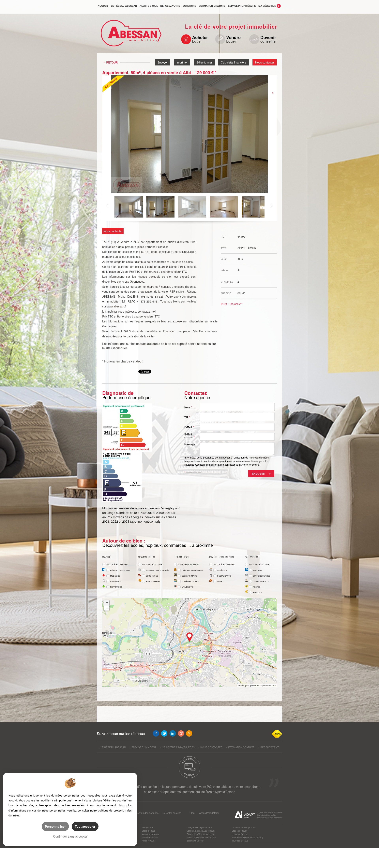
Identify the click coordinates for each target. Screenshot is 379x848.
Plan (192, 812)
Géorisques (119, 348)
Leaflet (241, 685)
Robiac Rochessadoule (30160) (201, 837)
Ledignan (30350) (240, 834)
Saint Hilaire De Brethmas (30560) (247, 837)
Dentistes (115, 581)
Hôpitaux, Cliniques (120, 570)
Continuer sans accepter (70, 836)
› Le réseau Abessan (112, 747)
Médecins (115, 575)
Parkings (257, 570)
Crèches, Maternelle (193, 570)
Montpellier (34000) (150, 834)
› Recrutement (268, 747)
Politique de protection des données (139, 812)
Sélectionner (204, 62)
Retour (112, 62)
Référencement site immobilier (269, 817)
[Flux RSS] (189, 733)
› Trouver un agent (143, 747)
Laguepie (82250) (240, 830)
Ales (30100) (147, 827)
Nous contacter (264, 62)
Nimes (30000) (148, 840)
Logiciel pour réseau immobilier (269, 812)
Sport (220, 581)
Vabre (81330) (148, 830)
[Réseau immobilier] (130, 35)
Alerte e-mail (149, 5)
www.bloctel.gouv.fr (256, 461)
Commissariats (261, 581)
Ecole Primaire (189, 575)
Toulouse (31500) (240, 840)
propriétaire (242, 5)
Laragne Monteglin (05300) (199, 827)
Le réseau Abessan (124, 5)
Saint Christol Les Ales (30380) (201, 830)
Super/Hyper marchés (157, 570)
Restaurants (224, 575)
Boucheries (152, 575)
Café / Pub (222, 570)
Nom (188, 407)
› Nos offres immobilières (177, 747)
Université (187, 587)
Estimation (212, 5)
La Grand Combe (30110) (243, 827)
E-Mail (189, 427)
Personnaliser (55, 826)
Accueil (103, 5)
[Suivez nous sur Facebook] (156, 733)
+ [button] (107, 603)
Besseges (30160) (195, 840)
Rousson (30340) (150, 837)
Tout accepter (85, 826)
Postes (256, 587)
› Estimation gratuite (240, 747)
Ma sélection (268, 5)
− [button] (107, 608)
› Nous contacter (210, 747)
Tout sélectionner (117, 564)
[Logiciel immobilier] (245, 814)
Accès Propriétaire (209, 812)
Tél (187, 417)
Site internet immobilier (266, 815)
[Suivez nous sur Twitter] (164, 733)
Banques (257, 592)
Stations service (261, 575)
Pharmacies (116, 587)
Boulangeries (153, 581)
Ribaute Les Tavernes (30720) (200, 834)
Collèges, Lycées (190, 581)
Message (189, 444)
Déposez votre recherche (178, 5)
